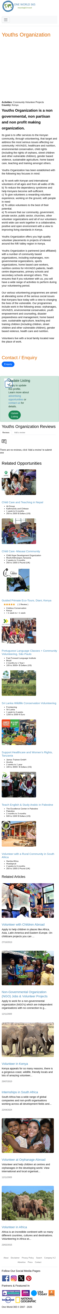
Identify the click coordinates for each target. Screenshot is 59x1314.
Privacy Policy (28, 1258)
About (6, 1258)
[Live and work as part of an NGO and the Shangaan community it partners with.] (19, 835)
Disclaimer (15, 1258)
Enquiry (8, 364)
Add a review (19, 432)
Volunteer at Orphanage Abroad (23, 1159)
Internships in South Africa (20, 1092)
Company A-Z (50, 1258)
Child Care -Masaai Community (21, 551)
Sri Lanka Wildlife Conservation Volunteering (29, 703)
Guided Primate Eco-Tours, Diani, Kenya (26, 600)
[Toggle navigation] (6, 20)
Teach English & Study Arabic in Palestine (27, 804)
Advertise (21, 1262)
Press (30, 1262)
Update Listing (14, 415)
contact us (14, 402)
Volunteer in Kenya (15, 1064)
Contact (38, 1262)
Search (39, 1258)
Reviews (5, 432)
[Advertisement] (29, 69)
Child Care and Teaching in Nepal (22, 502)
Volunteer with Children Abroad (23, 924)
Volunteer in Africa (14, 1227)
